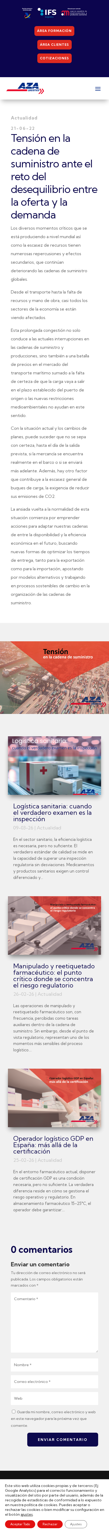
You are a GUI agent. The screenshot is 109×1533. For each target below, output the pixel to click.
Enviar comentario (63, 1439)
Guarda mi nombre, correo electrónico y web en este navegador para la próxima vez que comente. (53, 1419)
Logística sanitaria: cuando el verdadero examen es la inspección (52, 812)
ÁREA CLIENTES (54, 45)
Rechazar (50, 1524)
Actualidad (49, 828)
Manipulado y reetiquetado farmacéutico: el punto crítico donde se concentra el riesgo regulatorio (54, 975)
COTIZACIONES (54, 58)
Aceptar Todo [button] (20, 1524)
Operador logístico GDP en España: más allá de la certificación (53, 1144)
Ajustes (76, 1524)
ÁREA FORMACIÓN (54, 31)
